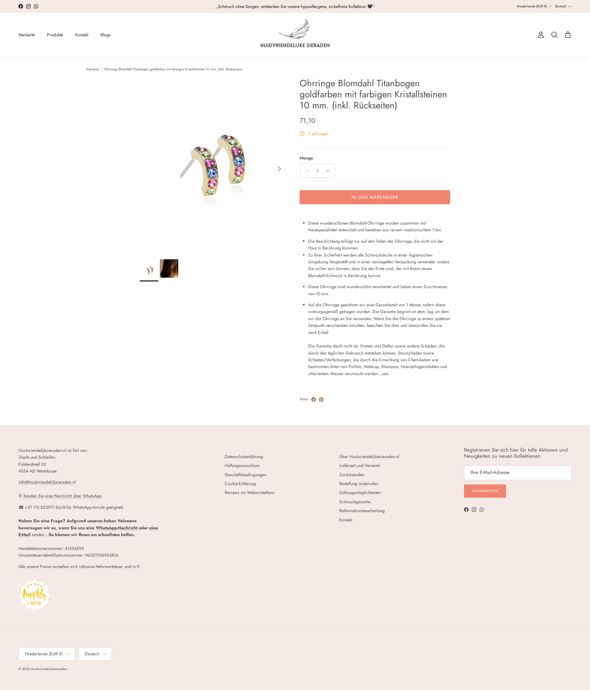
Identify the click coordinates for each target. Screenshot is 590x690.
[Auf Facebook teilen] (313, 399)
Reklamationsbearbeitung (362, 511)
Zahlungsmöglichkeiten (360, 492)
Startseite (26, 35)
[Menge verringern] (305, 171)
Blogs (105, 35)
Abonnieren (485, 491)
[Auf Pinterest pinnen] (321, 399)
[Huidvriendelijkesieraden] (295, 35)
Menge (306, 158)
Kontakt (81, 35)
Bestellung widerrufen (358, 483)
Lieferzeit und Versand (359, 465)
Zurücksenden (351, 475)
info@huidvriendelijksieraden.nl (47, 482)
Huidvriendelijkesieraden (49, 668)
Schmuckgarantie (354, 502)
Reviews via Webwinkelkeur (250, 492)
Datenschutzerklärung (244, 456)
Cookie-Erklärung (240, 483)
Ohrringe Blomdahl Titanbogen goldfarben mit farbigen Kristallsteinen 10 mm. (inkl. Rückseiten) (173, 69)
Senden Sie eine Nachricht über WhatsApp (62, 496)
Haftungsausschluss (242, 465)
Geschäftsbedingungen (245, 475)
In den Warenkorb (375, 197)
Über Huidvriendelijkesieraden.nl (369, 456)
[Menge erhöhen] (329, 171)
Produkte (55, 35)
